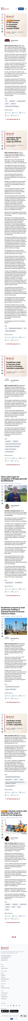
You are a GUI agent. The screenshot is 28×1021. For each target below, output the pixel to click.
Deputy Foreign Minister (10, 330)
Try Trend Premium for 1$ (13, 119)
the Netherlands (18, 582)
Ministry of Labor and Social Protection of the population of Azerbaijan (15, 783)
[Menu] (25, 9)
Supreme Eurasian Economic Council (13, 443)
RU (16, 1018)
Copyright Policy (4, 996)
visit (25, 328)
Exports (19, 906)
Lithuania (8, 906)
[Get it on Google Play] (14, 1011)
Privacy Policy (4, 994)
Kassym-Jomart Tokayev (11, 449)
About (2, 973)
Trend (20, 51)
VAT (6, 101)
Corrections (3, 980)
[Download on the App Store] (5, 1011)
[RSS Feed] (19, 1005)
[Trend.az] (5, 9)
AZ (14, 1018)
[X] (8, 1005)
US (6, 328)
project (7, 103)
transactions (12, 101)
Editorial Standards (5, 979)
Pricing (2, 986)
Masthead (3, 975)
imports (7, 909)
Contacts (3, 977)
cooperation (8, 441)
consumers (13, 103)
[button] (2, 14)
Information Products (5, 987)
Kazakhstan (15, 441)
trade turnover (23, 904)
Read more (13, 41)
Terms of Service (4, 992)
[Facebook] (5, 1005)
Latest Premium (4, 968)
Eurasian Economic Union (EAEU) (12, 446)
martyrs (21, 779)
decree (15, 779)
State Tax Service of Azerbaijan (12, 106)
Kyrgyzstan (8, 904)
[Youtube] (11, 1005)
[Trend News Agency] (4, 948)
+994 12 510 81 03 (4, 958)
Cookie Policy (3, 998)
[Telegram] (14, 1005)
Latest (2, 966)
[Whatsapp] (2, 1005)
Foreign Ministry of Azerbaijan (15, 328)
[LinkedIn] (16, 1005)
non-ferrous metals (9, 451)
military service (9, 779)
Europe (13, 906)
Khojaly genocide (9, 582)
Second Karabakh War (10, 785)
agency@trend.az (4, 960)
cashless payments (21, 101)
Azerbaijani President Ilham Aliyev (13, 776)
